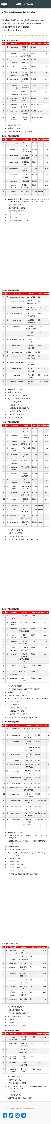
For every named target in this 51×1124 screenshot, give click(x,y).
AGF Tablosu (24, 4)
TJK (32, 1108)
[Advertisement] (25, 255)
